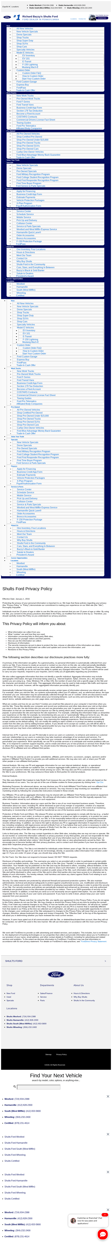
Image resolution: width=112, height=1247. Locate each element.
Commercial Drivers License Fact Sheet (36, 120)
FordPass (21, 244)
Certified (20, 295)
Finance (10, 189)
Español (5, 7)
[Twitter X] (105, 961)
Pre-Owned (11, 131)
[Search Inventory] (108, 300)
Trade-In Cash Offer (25, 90)
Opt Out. (100, 782)
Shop (9, 985)
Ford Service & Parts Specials (30, 186)
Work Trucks (11, 93)
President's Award (25, 276)
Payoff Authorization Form (28, 206)
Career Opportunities (15, 279)
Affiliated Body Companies (29, 128)
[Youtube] (99, 961)
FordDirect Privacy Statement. (94, 941)
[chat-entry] (102, 1234)
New (8, 26)
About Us (10, 247)
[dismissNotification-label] (105, 1214)
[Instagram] (87, 961)
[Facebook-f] (93, 961)
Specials (10, 163)
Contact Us (82, 19)
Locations (73, 19)
